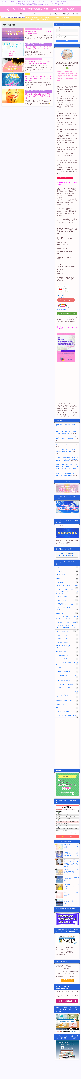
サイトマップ (36, 13)
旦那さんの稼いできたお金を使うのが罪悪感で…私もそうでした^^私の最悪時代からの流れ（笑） (38, 96)
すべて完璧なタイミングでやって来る (65, 444)
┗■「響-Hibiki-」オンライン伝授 (67, 684)
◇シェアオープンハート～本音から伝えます (34, 28)
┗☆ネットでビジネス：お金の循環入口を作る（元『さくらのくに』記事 (67, 617)
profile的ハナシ (67, 571)
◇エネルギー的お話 (67, 600)
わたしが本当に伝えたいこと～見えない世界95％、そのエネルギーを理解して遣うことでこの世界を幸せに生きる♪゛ (67, 459)
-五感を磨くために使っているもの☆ (67, 604)
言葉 (67, 708)
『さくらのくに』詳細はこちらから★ (65, 177)
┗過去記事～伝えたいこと (67, 596)
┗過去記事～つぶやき (67, 642)
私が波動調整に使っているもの (67, 700)
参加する (76, 833)
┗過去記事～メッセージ (67, 711)
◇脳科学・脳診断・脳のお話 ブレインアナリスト (67, 646)
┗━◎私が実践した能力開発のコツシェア (67, 695)
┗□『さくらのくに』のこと (67, 687)
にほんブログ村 (61, 297)
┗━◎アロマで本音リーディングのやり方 (67, 692)
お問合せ (56, 13)
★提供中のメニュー (67, 651)
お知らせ (67, 578)
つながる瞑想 (19, 13)
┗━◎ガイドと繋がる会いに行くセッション (67, 663)
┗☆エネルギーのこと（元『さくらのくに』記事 (67, 608)
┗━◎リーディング (67, 658)
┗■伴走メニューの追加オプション (67, 671)
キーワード (59, 28)
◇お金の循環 (67, 613)
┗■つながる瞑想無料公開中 (67, 680)
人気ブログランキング (62, 309)
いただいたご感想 (46, 13)
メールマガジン (67, 567)
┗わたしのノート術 (67, 635)
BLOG (4, 13)
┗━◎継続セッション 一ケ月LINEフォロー (67, 676)
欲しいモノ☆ (67, 704)
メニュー (27, 13)
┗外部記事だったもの (67, 638)
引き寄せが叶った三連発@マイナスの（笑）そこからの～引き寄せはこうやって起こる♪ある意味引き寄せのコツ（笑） (38, 78)
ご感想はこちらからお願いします (69, 13)
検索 (67, 40)
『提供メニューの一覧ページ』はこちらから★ (66, 554)
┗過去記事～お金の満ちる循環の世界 (67, 622)
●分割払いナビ (67, 582)
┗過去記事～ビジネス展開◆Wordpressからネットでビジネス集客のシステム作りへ (67, 627)
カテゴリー (59, 34)
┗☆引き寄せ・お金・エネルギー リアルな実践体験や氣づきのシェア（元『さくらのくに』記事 (37, 44)
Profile (11, 13)
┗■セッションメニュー (67, 655)
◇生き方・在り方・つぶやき (66, 631)
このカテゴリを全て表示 (67, 832)
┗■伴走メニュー (67, 667)
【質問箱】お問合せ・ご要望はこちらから (67, 716)
